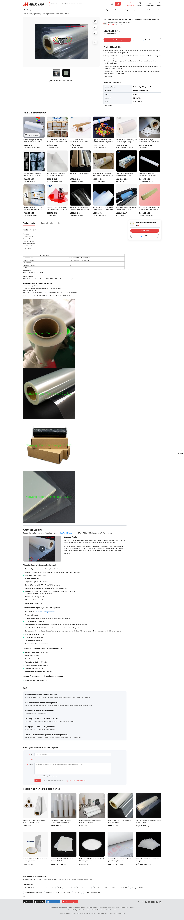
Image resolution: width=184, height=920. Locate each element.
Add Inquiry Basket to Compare (61, 81)
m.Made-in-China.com (96, 910)
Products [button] (54, 4)
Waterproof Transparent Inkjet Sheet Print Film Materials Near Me (80, 208)
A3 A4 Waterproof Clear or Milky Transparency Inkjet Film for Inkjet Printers (57, 141)
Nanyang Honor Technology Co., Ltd (119, 23)
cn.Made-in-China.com (110, 910)
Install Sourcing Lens (71, 902)
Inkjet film (39, 612)
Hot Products (53, 907)
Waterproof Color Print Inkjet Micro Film (80, 174)
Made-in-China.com (84, 910)
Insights (132, 907)
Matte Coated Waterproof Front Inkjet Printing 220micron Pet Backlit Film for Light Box (56, 175)
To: (33, 759)
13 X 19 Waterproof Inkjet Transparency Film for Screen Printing (147, 175)
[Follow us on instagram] (152, 902)
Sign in (159, 5)
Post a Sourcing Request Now (76, 780)
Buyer (117, 10)
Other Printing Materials (63, 14)
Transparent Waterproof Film (33, 892)
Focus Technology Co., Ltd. (79, 913)
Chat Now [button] (148, 40)
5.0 (138, 225)
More (24, 896)
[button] (112, 4)
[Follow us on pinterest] (157, 902)
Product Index (124, 907)
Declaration (112, 913)
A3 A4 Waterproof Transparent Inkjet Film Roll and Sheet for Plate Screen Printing (103, 175)
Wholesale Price (103, 907)
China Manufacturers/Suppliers (77, 907)
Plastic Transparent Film (101, 888)
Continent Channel (114, 907)
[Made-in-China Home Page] (33, 4)
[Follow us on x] (149, 902)
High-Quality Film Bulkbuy (92, 892)
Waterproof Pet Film (138, 888)
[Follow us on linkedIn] (160, 902)
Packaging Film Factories (65, 888)
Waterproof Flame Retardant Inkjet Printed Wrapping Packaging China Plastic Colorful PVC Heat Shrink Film (57, 209)
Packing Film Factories (47, 888)
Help (126, 10)
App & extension (137, 10)
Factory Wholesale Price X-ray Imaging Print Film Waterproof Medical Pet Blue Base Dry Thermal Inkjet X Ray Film (33, 175)
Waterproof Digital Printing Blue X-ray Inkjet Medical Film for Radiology (126, 209)
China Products (63, 907)
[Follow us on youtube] (154, 902)
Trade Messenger (53, 902)
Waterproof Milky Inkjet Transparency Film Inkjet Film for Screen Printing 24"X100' (149, 141)
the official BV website (67, 533)
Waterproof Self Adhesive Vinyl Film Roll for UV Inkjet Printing (126, 141)
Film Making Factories (83, 888)
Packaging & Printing (35, 14)
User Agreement (102, 913)
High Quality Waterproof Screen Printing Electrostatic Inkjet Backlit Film (103, 141)
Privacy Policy (121, 913)
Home (25, 14)
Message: (31, 764)
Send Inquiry (117, 40)
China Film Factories (31, 888)
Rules (159, 10)
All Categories (30, 10)
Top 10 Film (66, 892)
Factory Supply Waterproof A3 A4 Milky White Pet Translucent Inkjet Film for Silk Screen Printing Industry (103, 209)
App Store (28, 902)
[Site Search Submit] (118, 4)
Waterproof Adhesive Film (120, 888)
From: (32, 754)
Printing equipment (49, 612)
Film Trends (77, 892)
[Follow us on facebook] (146, 902)
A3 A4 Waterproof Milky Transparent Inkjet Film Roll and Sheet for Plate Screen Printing (79, 141)
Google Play (39, 902)
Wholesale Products (92, 907)
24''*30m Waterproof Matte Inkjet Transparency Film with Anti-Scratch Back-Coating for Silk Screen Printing (33, 141)
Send (37, 780)
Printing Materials (48, 14)
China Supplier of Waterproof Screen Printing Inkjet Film (124, 174)
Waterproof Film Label (52, 892)
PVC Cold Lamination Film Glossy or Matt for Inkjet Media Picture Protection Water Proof (149, 209)
